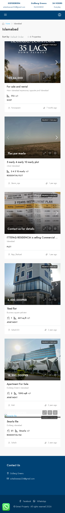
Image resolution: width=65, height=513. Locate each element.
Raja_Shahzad (16, 254)
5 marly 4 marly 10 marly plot (23, 162)
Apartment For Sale (17, 384)
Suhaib (13, 442)
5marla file (12, 421)
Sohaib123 (15, 330)
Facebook (27, 501)
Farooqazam (16, 107)
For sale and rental (17, 86)
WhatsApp (41, 501)
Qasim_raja (15, 183)
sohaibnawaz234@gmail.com (14, 7)
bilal (13, 405)
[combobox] (19, 37)
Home (8, 23)
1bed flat (12, 308)
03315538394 (14, 3)
